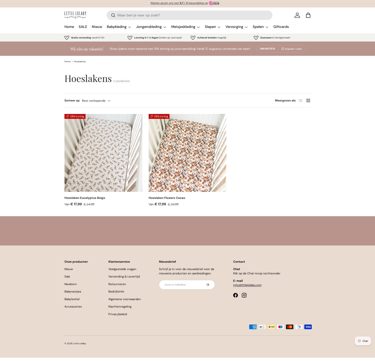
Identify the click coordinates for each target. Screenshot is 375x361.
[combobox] (189, 15)
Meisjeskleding (183, 26)
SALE (83, 26)
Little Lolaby (79, 343)
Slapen (210, 26)
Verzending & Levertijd (124, 276)
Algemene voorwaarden (124, 299)
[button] (308, 15)
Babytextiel (71, 299)
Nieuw (97, 26)
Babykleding (117, 26)
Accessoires (73, 307)
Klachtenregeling (119, 307)
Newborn (70, 284)
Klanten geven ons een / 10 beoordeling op (179, 3)
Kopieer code (293, 49)
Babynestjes (72, 291)
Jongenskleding (149, 26)
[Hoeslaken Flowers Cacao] (188, 153)
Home (69, 26)
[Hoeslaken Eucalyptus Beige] (103, 153)
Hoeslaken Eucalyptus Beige (84, 198)
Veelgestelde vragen (122, 269)
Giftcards (281, 26)
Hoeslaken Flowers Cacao (167, 198)
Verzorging (234, 26)
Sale (67, 276)
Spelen (258, 26)
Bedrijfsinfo (116, 291)
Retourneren (117, 284)
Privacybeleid (117, 314)
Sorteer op (72, 100)
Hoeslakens (80, 61)
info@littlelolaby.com (247, 285)
